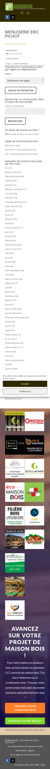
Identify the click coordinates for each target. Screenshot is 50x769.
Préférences (25, 391)
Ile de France (11, 339)
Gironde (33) (10, 236)
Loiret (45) (9, 274)
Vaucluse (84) (11, 368)
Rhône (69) (10, 321)
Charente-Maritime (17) (16, 202)
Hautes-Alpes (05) (13, 172)
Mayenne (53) (11, 283)
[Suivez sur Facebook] (7, 17)
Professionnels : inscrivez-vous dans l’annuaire (22, 741)
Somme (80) (10, 351)
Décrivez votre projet (25, 721)
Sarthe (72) (10, 326)
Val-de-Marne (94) (13, 398)
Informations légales (25, 751)
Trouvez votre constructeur (25, 708)
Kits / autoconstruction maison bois (21, 154)
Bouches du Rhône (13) (15, 189)
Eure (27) (9, 215)
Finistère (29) (11, 219)
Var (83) (8, 364)
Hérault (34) (10, 240)
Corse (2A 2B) (11, 193)
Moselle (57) (10, 300)
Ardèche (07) (11, 180)
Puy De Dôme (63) (13, 313)
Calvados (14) (11, 197)
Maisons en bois (12, 145)
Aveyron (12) (10, 185)
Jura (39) (9, 257)
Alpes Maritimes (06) (14, 176)
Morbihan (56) (11, 296)
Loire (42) (9, 266)
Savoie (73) (10, 330)
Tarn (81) (9, 356)
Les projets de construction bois (25, 755)
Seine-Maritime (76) (14, 343)
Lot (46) (8, 287)
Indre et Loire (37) (13, 249)
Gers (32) (9, 232)
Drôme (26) (10, 210)
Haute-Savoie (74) (13, 334)
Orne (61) (9, 304)
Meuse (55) (10, 291)
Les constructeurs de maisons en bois (25, 746)
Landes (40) (10, 261)
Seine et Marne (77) (14, 347)
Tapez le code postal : (15, 106)
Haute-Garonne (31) (14, 227)
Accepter (25, 383)
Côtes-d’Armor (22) (13, 206)
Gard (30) (9, 223)
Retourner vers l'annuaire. (15, 44)
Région (8, 73)
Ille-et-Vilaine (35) (13, 244)
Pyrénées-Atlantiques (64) (17, 317)
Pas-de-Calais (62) (13, 309)
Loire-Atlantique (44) (14, 270)
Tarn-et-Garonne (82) (14, 360)
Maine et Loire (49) (13, 279)
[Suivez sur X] (13, 17)
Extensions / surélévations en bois (21, 149)
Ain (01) (8, 168)
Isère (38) (9, 253)
